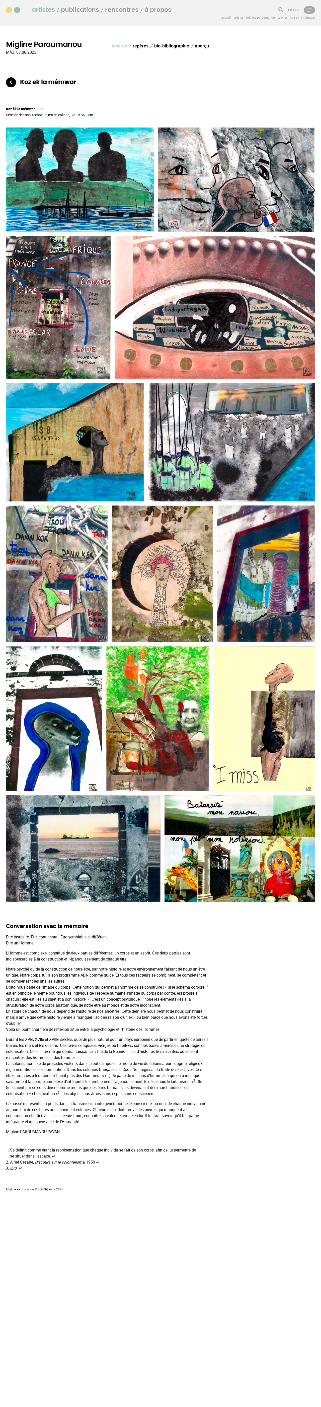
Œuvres (119, 46)
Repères (140, 46)
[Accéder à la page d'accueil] (16, 9)
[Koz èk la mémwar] (11, 82)
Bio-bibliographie (171, 46)
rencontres (121, 10)
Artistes (43, 10)
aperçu (202, 46)
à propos (157, 10)
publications (80, 10)
